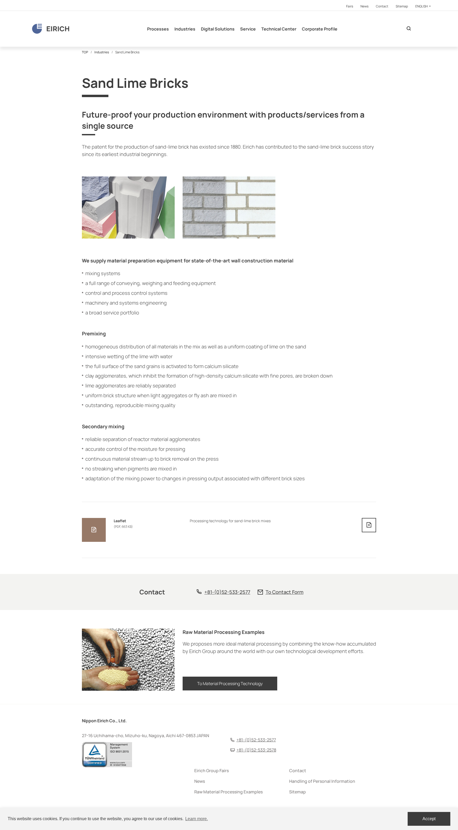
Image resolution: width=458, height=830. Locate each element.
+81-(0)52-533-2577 (227, 592)
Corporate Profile (319, 29)
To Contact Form (284, 592)
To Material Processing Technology (230, 683)
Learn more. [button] (196, 818)
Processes (158, 29)
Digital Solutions (218, 29)
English (421, 6)
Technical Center (278, 29)
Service (248, 29)
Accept (428, 818)
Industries (184, 29)
